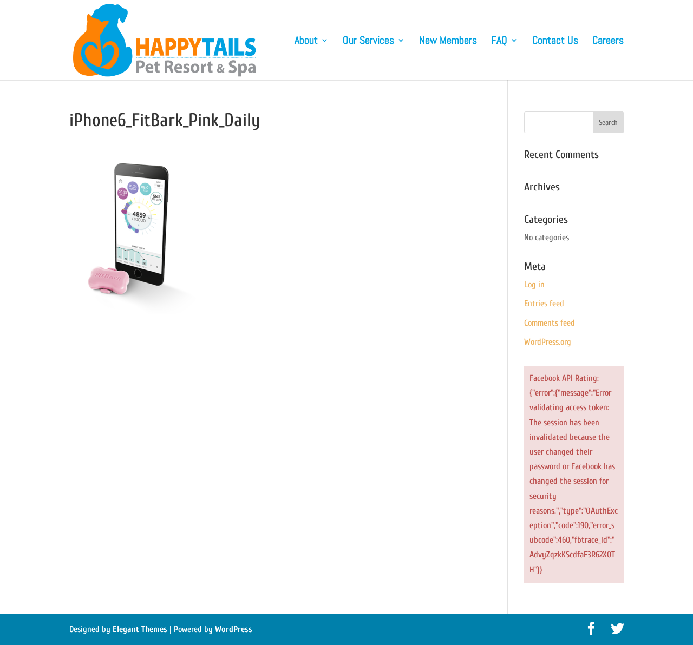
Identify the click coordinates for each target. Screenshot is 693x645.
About (306, 41)
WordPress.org (547, 342)
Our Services (368, 41)
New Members (448, 41)
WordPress (233, 629)
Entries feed (544, 303)
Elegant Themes (140, 629)
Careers (608, 41)
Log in (534, 284)
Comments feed (549, 323)
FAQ (499, 41)
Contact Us (555, 41)
